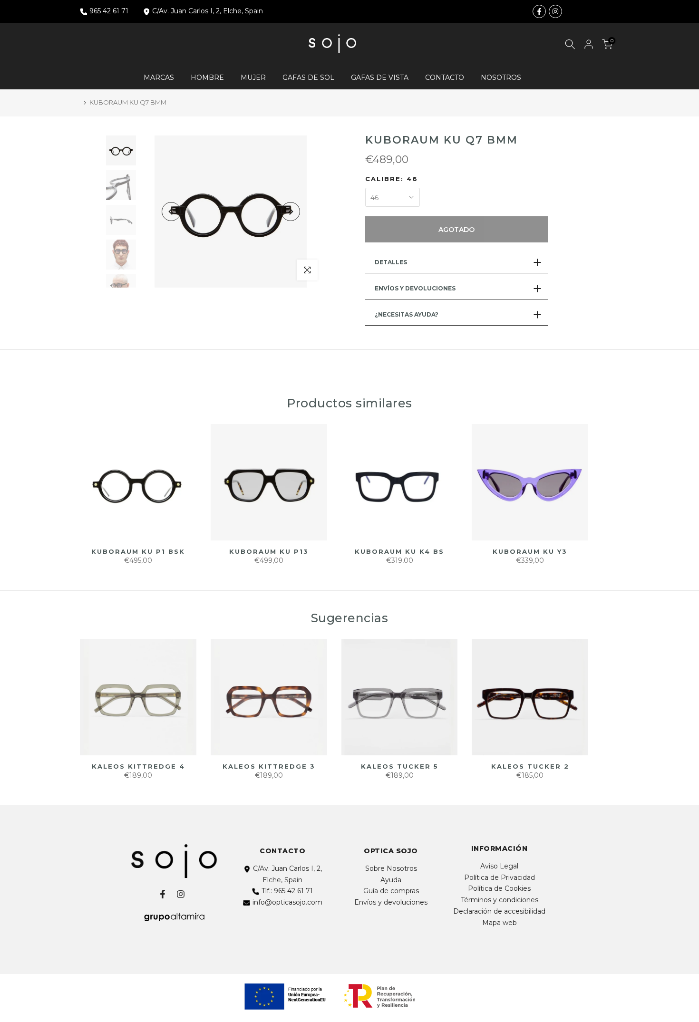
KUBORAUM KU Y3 (530, 551)
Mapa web (499, 922)
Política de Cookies (499, 888)
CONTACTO (444, 77)
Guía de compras (391, 891)
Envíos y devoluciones (390, 902)
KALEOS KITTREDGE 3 (269, 766)
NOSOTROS (501, 77)
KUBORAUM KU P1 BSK (138, 551)
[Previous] (171, 211)
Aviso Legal (499, 866)
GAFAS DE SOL (308, 77)
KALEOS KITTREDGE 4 (138, 766)
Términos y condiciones (499, 900)
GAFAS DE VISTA (379, 77)
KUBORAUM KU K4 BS (399, 551)
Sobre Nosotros (391, 868)
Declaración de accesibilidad (499, 911)
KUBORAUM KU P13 (269, 551)
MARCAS (159, 77)
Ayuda (390, 880)
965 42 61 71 (108, 11)
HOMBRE (207, 77)
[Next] (290, 211)
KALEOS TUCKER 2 (530, 766)
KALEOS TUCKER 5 (399, 766)
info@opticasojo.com (287, 902)
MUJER (253, 77)
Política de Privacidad (499, 877)
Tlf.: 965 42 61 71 (287, 891)
